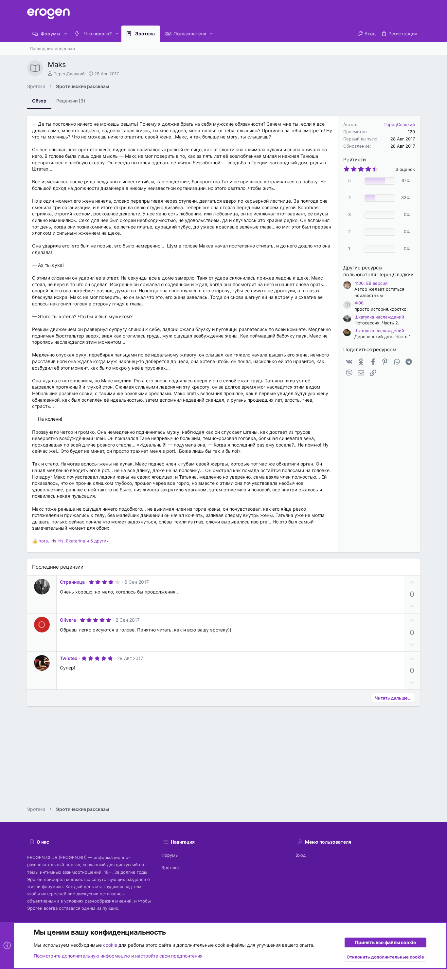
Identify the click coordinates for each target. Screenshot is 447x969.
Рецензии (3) (70, 100)
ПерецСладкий (69, 73)
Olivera (68, 620)
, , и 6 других (74, 540)
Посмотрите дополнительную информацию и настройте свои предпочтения (118, 956)
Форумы (170, 855)
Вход (300, 855)
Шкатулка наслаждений (379, 317)
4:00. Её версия (370, 283)
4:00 (359, 302)
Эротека (170, 867)
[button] (65, 33)
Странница (72, 582)
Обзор (39, 100)
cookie (110, 945)
